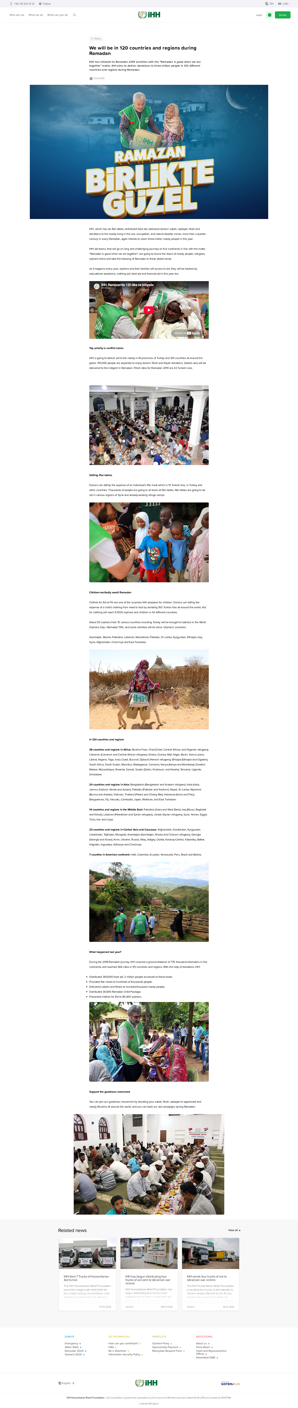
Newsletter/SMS (205, 1357)
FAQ (111, 1347)
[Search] (74, 15)
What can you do (57, 15)
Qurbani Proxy (160, 1343)
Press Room (203, 1347)
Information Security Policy (124, 1354)
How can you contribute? (123, 1343)
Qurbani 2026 (73, 1354)
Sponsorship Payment (165, 1347)
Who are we (17, 15)
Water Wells (72, 1347)
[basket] (269, 15)
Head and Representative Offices (211, 1352)
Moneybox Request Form (167, 1350)
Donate (283, 15)
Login (259, 15)
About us (201, 1343)
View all (233, 1230)
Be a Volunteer (117, 1350)
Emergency (71, 1343)
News (98, 38)
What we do (36, 15)
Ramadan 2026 (74, 1350)
